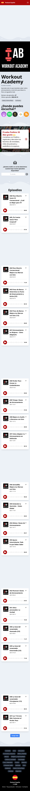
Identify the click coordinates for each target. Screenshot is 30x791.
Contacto (25, 787)
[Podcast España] (15, 777)
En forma (18, 100)
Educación (21, 751)
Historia (24, 762)
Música (6, 756)
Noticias (18, 765)
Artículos (18, 787)
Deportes (18, 771)
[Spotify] (9, 114)
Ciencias (10, 771)
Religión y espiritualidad (18, 756)
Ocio (24, 765)
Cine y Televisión (7, 762)
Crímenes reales (8, 765)
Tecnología (21, 759)
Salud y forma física (7, 100)
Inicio (4, 787)
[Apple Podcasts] (4, 114)
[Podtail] (15, 114)
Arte (14, 751)
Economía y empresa (9, 753)
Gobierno (7, 768)
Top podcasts (11, 787)
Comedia (7, 751)
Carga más (15, 735)
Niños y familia (22, 753)
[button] (28, 3)
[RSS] (26, 114)
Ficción (17, 762)
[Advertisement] (15, 20)
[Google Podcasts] (20, 114)
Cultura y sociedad (10, 759)
